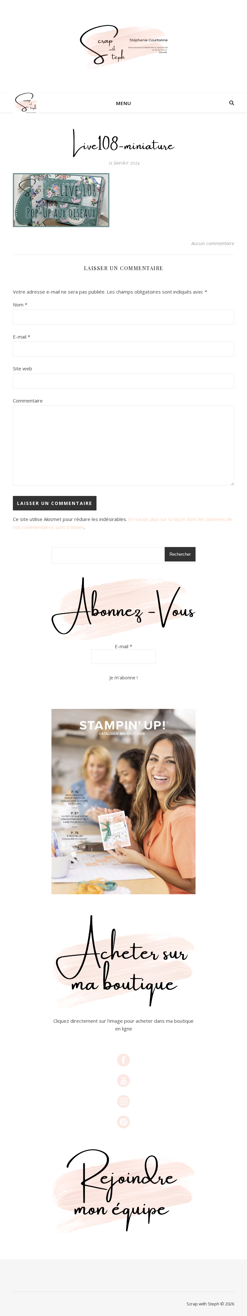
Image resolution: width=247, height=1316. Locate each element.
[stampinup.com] (123, 802)
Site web (22, 368)
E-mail (21, 336)
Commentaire (28, 400)
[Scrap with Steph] (123, 47)
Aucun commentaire (212, 243)
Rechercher (180, 554)
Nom (20, 304)
